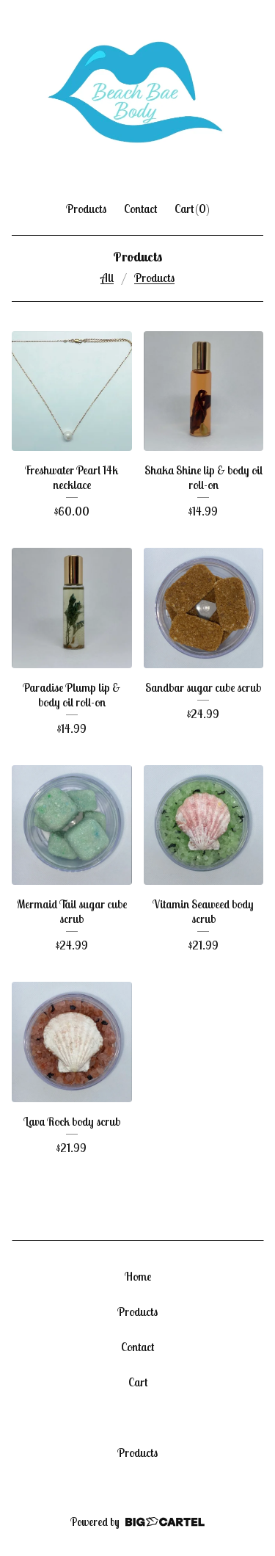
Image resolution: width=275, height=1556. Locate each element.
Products (86, 208)
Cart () (192, 208)
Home (138, 1276)
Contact (140, 208)
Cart (137, 1382)
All (107, 277)
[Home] (137, 94)
